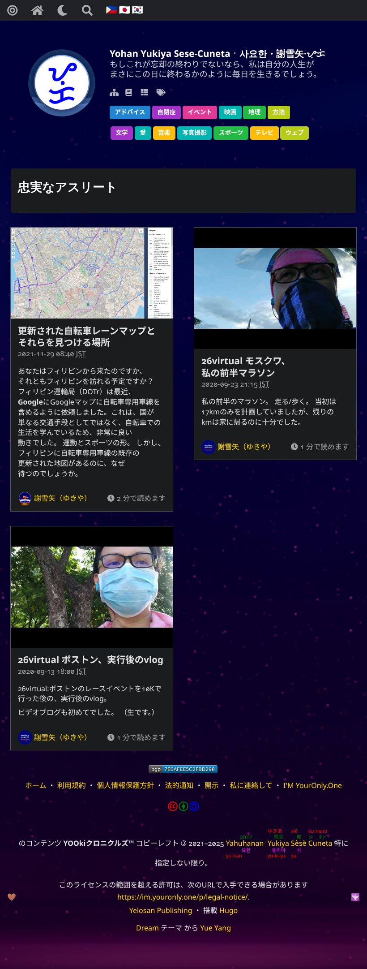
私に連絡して (251, 785)
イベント (200, 112)
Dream (147, 928)
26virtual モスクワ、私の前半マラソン (245, 367)
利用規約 (71, 785)
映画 (230, 112)
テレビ (264, 133)
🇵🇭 (110, 10)
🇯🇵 (123, 10)
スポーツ (231, 133)
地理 (254, 112)
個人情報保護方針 (125, 785)
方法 (279, 112)
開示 (212, 785)
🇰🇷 (136, 10)
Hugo (228, 910)
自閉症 (166, 112)
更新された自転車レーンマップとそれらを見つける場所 (86, 337)
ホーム (36, 785)
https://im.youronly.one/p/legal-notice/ (182, 897)
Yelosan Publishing (160, 910)
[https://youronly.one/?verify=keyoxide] (183, 769)
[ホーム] (37, 10)
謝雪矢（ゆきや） (62, 498)
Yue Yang (215, 928)
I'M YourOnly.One (312, 785)
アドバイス (130, 112)
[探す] (87, 10)
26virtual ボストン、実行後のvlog (90, 660)
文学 (121, 133)
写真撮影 (194, 133)
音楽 (164, 133)
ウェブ (295, 133)
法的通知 (179, 785)
